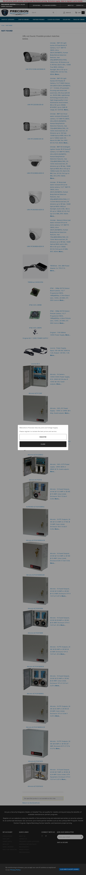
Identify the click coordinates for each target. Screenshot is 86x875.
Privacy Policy (15, 870)
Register (43, 437)
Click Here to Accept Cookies (69, 869)
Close (43, 444)
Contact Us (79, 5)
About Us (70, 5)
